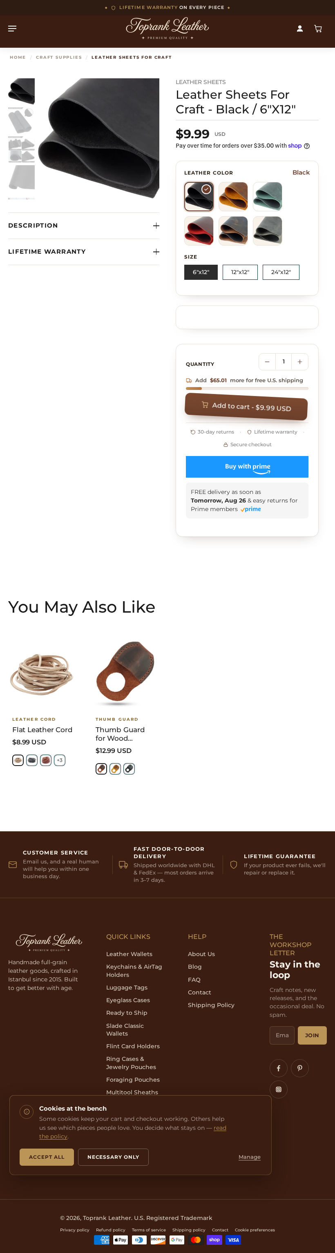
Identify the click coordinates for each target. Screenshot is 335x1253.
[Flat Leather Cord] (42, 674)
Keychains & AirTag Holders (134, 970)
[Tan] (233, 231)
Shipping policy (188, 1230)
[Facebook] (279, 1068)
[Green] (267, 196)
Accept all (47, 1157)
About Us (201, 954)
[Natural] (18, 760)
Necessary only (113, 1157)
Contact (199, 992)
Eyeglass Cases (128, 1000)
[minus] (267, 362)
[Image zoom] (98, 138)
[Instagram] (279, 1089)
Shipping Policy (211, 1005)
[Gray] (267, 231)
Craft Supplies (59, 57)
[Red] (199, 231)
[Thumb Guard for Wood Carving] (126, 674)
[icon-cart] (318, 28)
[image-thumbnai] (21, 91)
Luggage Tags (126, 987)
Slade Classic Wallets (125, 1029)
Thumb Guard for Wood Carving (120, 734)
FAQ (194, 979)
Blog (195, 966)
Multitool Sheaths (132, 1092)
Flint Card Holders (133, 1046)
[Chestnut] (46, 760)
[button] (247, 406)
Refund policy (110, 1230)
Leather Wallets (129, 954)
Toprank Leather (107, 1218)
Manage (250, 1157)
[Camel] (233, 196)
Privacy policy (74, 1230)
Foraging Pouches (133, 1079)
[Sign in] (300, 28)
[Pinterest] (300, 1068)
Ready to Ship (126, 1012)
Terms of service (149, 1230)
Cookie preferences (255, 1230)
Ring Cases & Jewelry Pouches (131, 1062)
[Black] (199, 196)
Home (18, 57)
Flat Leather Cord (42, 730)
